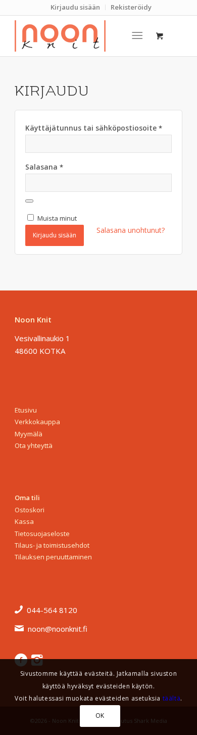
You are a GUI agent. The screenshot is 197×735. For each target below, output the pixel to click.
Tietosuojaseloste (42, 533)
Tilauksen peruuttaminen (53, 556)
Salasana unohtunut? (130, 230)
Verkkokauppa (37, 421)
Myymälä (28, 433)
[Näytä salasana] (29, 200)
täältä (172, 698)
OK (100, 715)
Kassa (24, 521)
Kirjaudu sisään (54, 235)
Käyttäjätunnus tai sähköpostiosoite (93, 128)
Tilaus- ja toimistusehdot (52, 545)
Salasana (44, 167)
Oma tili (27, 497)
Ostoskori (29, 509)
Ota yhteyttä (34, 445)
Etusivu (26, 410)
